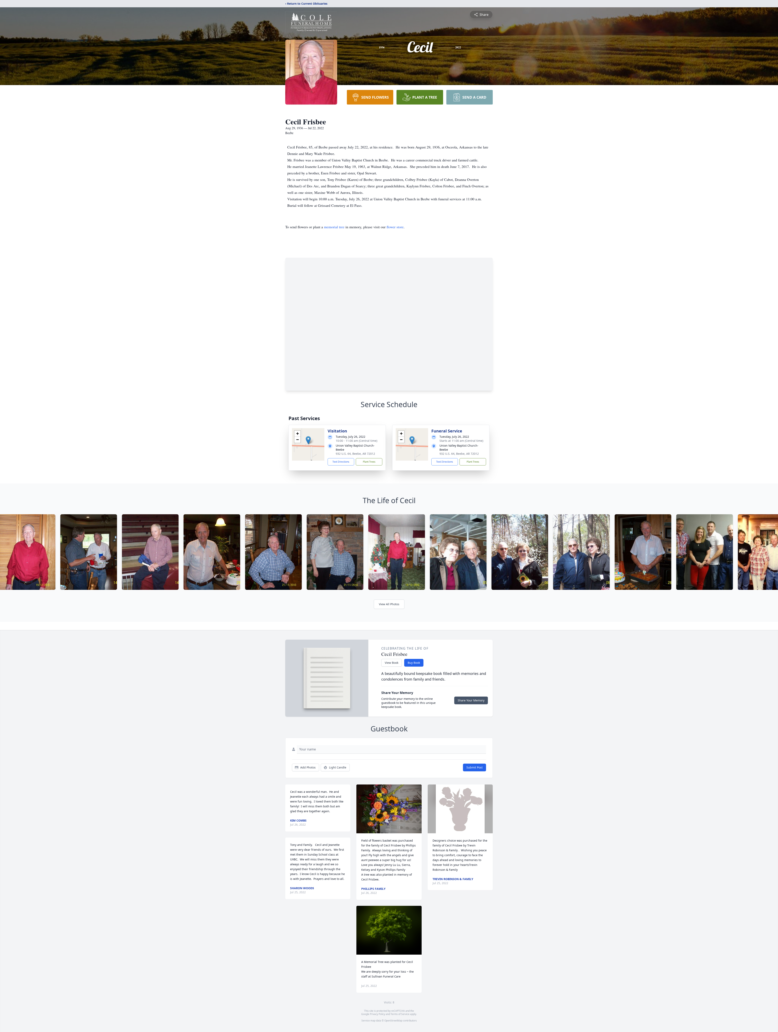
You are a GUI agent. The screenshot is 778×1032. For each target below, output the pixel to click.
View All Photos (389, 604)
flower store (395, 226)
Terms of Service (400, 1014)
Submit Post (474, 767)
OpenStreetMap (393, 1020)
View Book (391, 663)
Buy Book (414, 663)
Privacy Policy (377, 1014)
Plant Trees (369, 461)
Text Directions (340, 461)
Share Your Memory (471, 700)
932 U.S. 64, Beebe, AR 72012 (355, 454)
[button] (308, 440)
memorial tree (334, 226)
